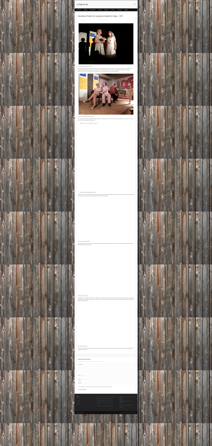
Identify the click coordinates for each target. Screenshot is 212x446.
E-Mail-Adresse (80, 412)
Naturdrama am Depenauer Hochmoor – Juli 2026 (105, 437)
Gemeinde (85, 9)
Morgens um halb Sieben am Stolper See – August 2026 (106, 428)
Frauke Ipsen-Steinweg (123, 437)
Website (79, 415)
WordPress (133, 444)
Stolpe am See (83, 4)
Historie (100, 9)
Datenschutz (79, 436)
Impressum (78, 434)
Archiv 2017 (100, 20)
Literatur (113, 9)
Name (80, 407)
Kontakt (78, 432)
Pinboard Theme (127, 444)
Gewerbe (126, 9)
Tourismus (119, 9)
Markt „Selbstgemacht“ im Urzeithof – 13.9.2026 (104, 432)
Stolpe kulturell (104, 20)
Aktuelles (79, 9)
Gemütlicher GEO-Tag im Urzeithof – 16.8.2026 (104, 430)
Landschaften (93, 9)
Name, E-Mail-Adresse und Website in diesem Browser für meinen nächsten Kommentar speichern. (95, 418)
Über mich (78, 430)
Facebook (132, 4)
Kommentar (80, 396)
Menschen (106, 9)
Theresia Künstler (83, 20)
